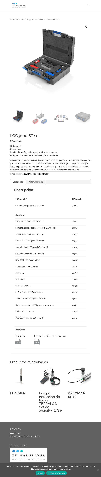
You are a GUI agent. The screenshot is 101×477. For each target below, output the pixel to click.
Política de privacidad (56, 473)
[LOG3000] (18, 345)
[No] (97, 470)
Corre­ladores (39, 19)
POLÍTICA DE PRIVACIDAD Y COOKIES (25, 437)
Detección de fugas (24, 19)
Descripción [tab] (18, 182)
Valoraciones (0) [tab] (36, 182)
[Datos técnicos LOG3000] (37, 345)
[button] (86, 27)
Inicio (12, 19)
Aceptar (40, 473)
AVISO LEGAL (15, 433)
